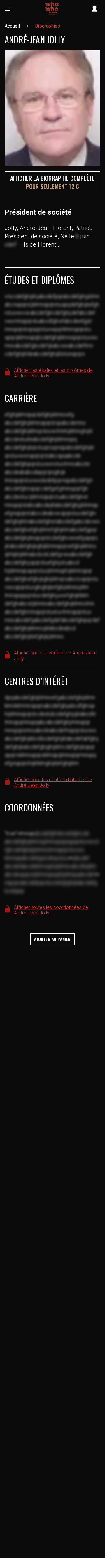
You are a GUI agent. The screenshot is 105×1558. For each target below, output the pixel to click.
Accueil (12, 26)
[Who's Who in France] (53, 9)
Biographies (47, 26)
